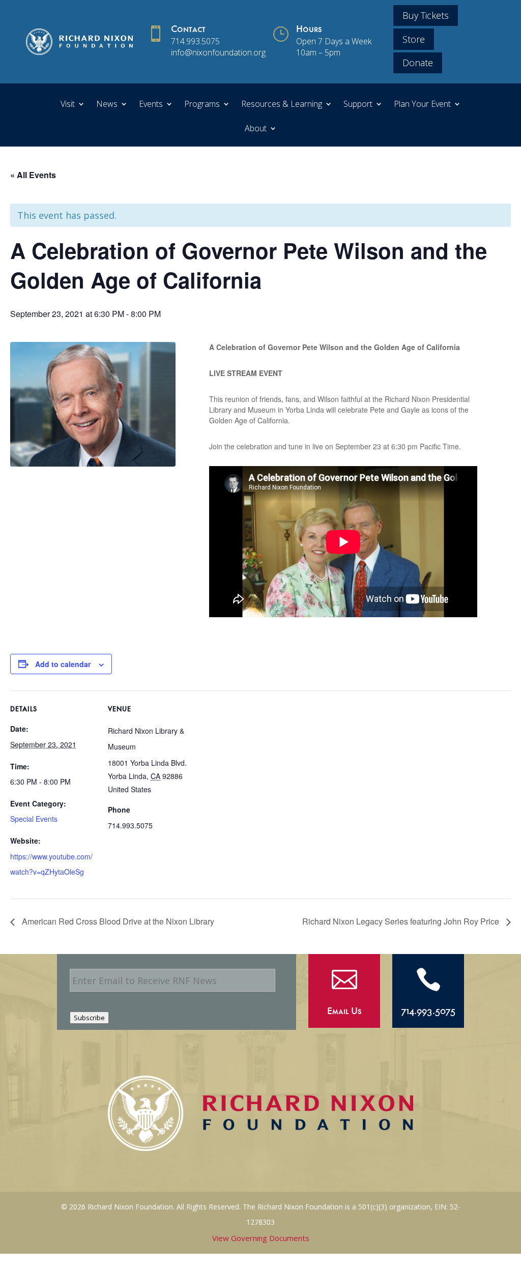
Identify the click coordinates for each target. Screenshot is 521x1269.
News (107, 104)
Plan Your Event (422, 104)
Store (413, 39)
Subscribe (89, 1017)
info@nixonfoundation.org (218, 52)
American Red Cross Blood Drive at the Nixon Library (117, 921)
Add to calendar (63, 664)
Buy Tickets (425, 15)
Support (357, 104)
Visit (68, 104)
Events (151, 104)
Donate (417, 62)
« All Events (33, 175)
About (256, 129)
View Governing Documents (260, 1238)
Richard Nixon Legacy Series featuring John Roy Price (401, 921)
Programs (202, 104)
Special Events (33, 819)
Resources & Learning (281, 104)
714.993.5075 (195, 41)
